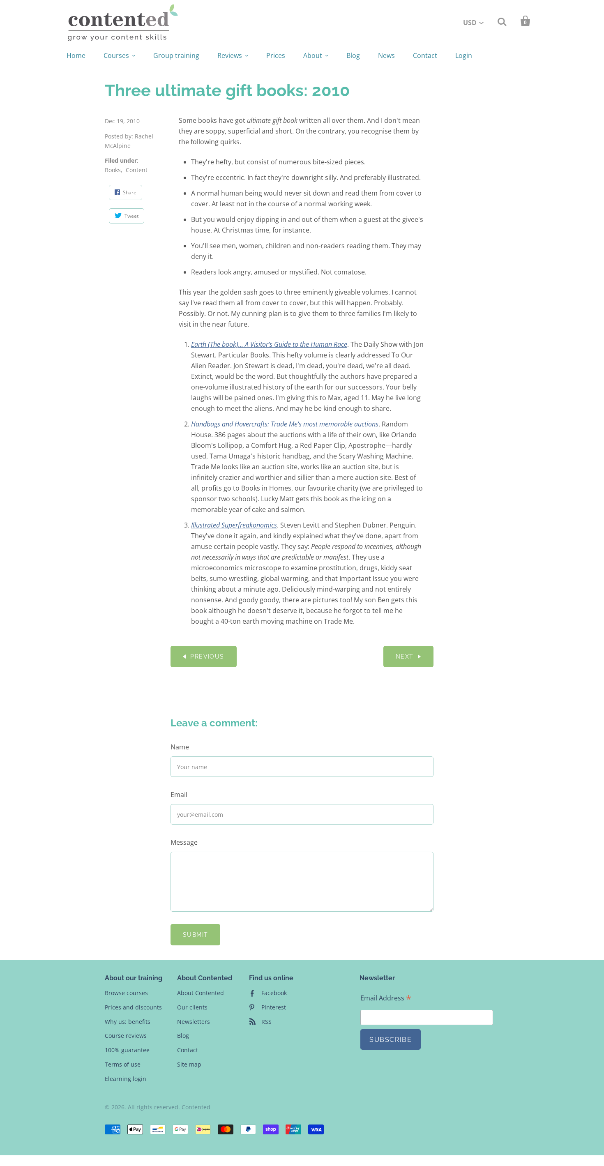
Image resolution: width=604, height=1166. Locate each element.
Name (180, 746)
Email (179, 794)
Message (184, 842)
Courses (116, 55)
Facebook (274, 993)
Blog (353, 55)
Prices (275, 55)
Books (113, 170)
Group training (176, 55)
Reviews (229, 55)
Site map (189, 1064)
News (386, 55)
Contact (425, 55)
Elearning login (125, 1079)
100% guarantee (127, 1050)
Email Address (385, 998)
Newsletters (193, 1021)
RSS (266, 1021)
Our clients (192, 1007)
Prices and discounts (133, 1007)
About (312, 55)
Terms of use (123, 1064)
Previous (207, 656)
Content (137, 170)
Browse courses (126, 993)
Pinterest (273, 1007)
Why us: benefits (127, 1021)
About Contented (200, 993)
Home (76, 55)
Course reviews (126, 1035)
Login (463, 55)
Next (405, 656)
